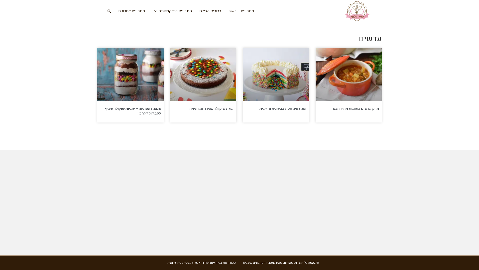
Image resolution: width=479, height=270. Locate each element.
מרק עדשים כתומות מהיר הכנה (355, 108)
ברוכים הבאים (210, 10)
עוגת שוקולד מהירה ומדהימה (211, 108)
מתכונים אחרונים (131, 10)
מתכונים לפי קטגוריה (175, 10)
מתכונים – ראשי (241, 10)
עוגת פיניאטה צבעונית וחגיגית (282, 108)
